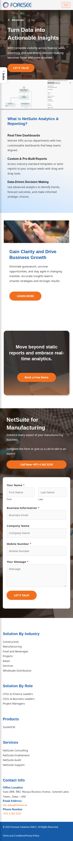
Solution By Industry (21, 634)
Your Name (16, 485)
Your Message (17, 562)
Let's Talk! (21, 595)
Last (40, 499)
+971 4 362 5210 (12, 813)
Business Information (23, 508)
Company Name (18, 526)
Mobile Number (19, 544)
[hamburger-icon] (66, 5)
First (9, 499)
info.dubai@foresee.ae (15, 805)
